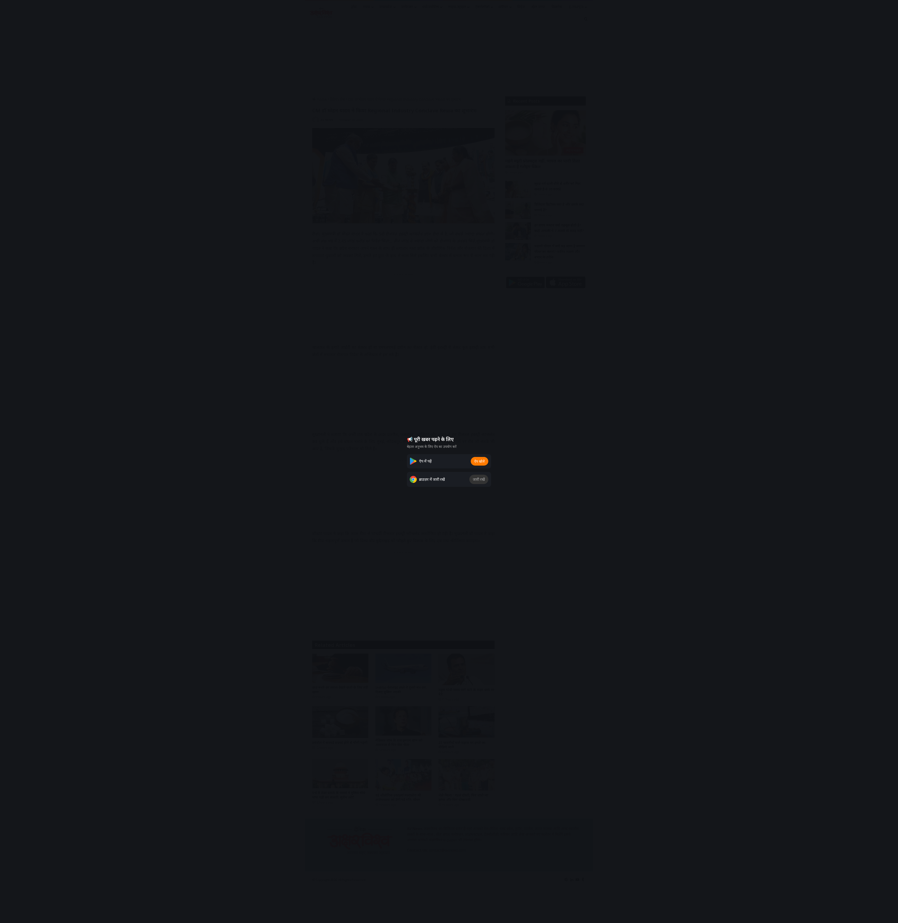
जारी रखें (479, 479)
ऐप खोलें (479, 461)
